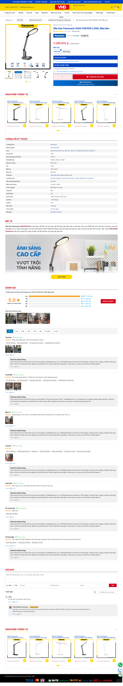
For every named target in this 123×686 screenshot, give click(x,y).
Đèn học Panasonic (88, 178)
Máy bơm (45, 13)
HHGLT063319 (55, 147)
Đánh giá (10, 287)
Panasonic (54, 144)
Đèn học (67, 150)
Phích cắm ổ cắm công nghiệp (82, 13)
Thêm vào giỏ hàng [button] (24, 125)
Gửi (113, 585)
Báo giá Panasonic (56, 212)
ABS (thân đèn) (55, 175)
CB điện (20, 13)
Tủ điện (66, 13)
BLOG (61, 17)
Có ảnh (56, 331)
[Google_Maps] (120, 675)
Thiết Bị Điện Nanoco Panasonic (15, 676)
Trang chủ (8, 20)
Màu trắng (66, 51)
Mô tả (8, 221)
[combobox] (83, 5)
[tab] (61, 139)
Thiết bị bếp (99, 13)
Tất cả (10, 331)
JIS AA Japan (55, 209)
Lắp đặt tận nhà (41, 2)
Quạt (37, 13)
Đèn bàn (53, 150)
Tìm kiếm (95, 592)
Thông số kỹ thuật (16, 139)
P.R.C (52, 203)
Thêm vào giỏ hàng (96, 77)
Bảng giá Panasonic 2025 (93, 2)
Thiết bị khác (110, 13)
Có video (47, 331)
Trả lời (7, 355)
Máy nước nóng (56, 13)
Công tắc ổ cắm (10, 13)
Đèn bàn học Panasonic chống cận (59, 20)
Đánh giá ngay (108, 301)
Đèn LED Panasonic (36, 20)
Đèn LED (29, 13)
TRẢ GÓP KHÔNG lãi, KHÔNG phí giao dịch (69, 71)
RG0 (52, 190)
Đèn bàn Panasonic (56, 178)
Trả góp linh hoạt (74, 2)
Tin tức (107, 2)
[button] (58, 130)
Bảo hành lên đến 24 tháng (23, 2)
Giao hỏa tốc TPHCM (57, 2)
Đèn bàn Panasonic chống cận (72, 178)
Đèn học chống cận (77, 150)
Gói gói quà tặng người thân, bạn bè (67, 61)
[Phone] (120, 665)
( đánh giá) (67, 31)
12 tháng (53, 206)
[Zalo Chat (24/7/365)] (120, 670)
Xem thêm (61, 277)
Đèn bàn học (60, 150)
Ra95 (52, 166)
